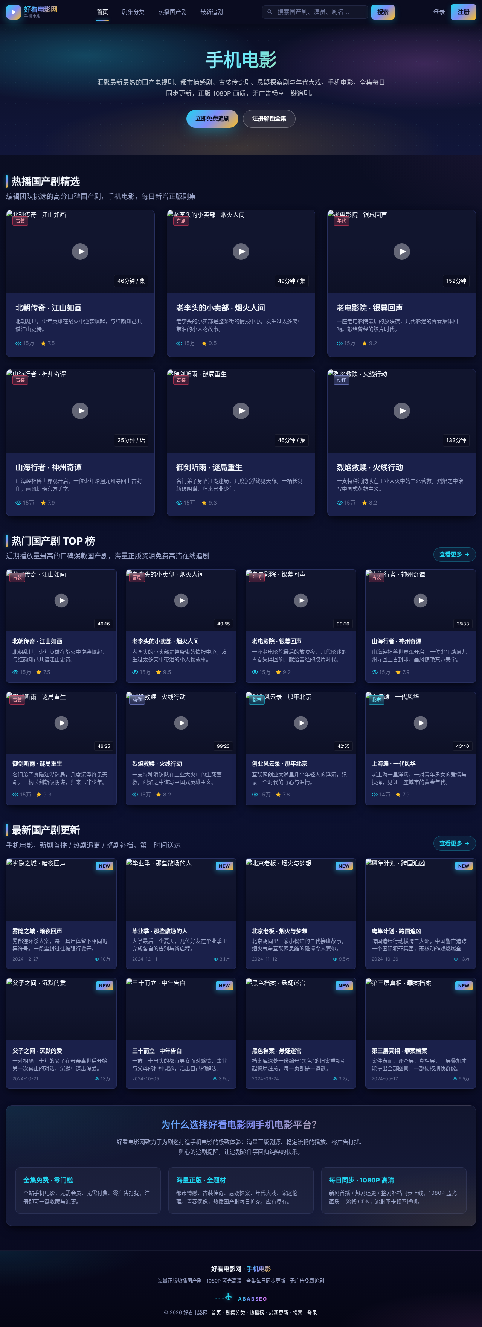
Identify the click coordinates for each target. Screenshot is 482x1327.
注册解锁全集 (269, 118)
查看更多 (450, 554)
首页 (102, 11)
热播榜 (257, 1312)
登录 (439, 11)
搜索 (383, 11)
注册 (464, 11)
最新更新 (278, 1312)
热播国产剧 (173, 11)
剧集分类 (133, 11)
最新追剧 (211, 11)
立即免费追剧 (212, 118)
